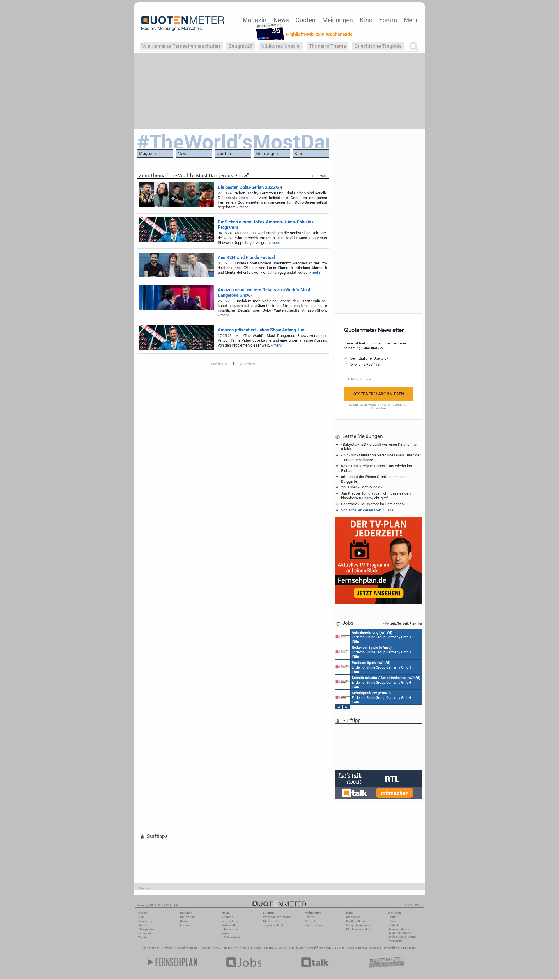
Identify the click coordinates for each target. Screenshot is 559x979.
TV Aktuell (166, 948)
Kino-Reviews (314, 925)
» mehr (242, 206)
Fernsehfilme (314, 948)
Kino (366, 20)
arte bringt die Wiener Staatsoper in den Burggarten (373, 479)
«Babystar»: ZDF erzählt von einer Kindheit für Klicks (379, 447)
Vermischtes (230, 921)
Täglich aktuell (273, 925)
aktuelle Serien (335, 948)
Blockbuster (296, 948)
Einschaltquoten (262, 948)
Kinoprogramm (357, 948)
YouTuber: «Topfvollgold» (361, 487)
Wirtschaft (228, 925)
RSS (141, 917)
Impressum (395, 941)
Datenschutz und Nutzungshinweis (399, 930)
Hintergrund (188, 917)
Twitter (142, 937)
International (230, 929)
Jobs (391, 921)
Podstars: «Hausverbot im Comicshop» (373, 504)
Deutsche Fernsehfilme (384, 948)
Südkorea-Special (280, 45)
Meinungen (337, 20)
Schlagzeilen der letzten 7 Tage (367, 510)
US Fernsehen (226, 948)
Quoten (305, 20)
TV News (243, 948)
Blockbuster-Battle (358, 929)
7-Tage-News (147, 929)
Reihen (184, 921)
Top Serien (408, 948)
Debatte (310, 917)
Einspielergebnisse (358, 925)
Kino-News (353, 917)
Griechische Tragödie (378, 45)
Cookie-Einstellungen (402, 937)
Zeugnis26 (241, 45)
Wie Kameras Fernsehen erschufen (181, 45)
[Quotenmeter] (183, 23)
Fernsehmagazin (186, 948)
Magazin (254, 20)
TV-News (227, 917)
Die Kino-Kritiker (356, 921)
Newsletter (145, 921)
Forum (388, 20)
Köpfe (225, 933)
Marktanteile (271, 921)
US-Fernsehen (231, 937)
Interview (186, 925)
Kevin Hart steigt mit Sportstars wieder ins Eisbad (376, 468)
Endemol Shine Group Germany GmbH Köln (381, 637)
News (281, 20)
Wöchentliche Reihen (277, 917)
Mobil (142, 925)
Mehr (411, 20)
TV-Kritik (310, 921)
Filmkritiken (207, 948)
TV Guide (281, 948)
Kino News (151, 948)
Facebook (144, 933)
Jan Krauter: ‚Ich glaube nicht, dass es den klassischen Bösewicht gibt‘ (376, 495)
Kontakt (393, 925)
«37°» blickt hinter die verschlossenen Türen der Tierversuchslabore (380, 457)
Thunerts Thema (327, 45)
